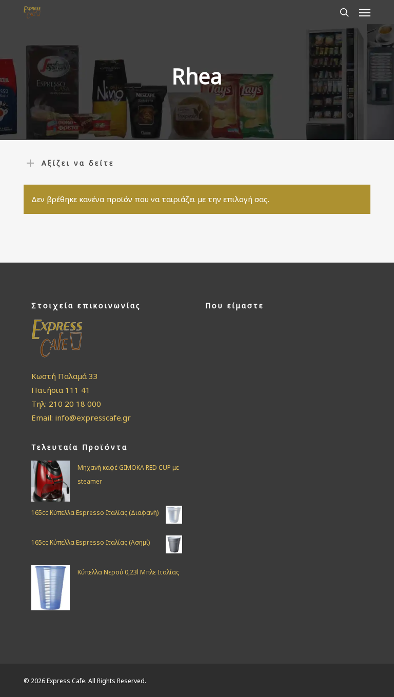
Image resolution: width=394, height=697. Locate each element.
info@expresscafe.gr (93, 417)
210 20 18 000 (75, 404)
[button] (364, 12)
